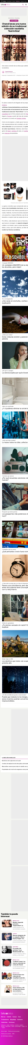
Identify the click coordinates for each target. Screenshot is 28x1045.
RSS (13, 1033)
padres (21, 1025)
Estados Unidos (21, 118)
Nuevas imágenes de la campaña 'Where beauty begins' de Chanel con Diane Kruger (19, 937)
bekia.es (3, 1025)
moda (8, 1025)
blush (9, 131)
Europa (9, 116)
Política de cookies (6, 1033)
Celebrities (4, 1022)
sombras (14, 131)
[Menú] (26, 4)
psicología (18, 1026)
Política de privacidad (13, 1031)
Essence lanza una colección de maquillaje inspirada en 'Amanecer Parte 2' (19, 976)
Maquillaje (17, 18)
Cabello (9, 1016)
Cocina (22, 1)
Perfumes (15, 946)
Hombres (20, 1019)
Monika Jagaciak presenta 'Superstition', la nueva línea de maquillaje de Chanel (19, 924)
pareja (3, 1026)
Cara (19, 1016)
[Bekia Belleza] (5, 5)
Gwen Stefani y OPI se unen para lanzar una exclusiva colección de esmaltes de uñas (19, 989)
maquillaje (5, 114)
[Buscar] (23, 5)
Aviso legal (4, 1031)
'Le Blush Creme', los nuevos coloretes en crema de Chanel (19, 963)
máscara (7, 133)
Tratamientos (5, 1019)
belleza (12, 1025)
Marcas (3, 1016)
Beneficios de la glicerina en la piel (11, 760)
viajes (3, 1027)
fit (26, 1026)
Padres (26, 1)
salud (12, 1026)
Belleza (18, 1)
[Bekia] (3, 1)
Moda (13, 1)
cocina (17, 1025)
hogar (23, 1026)
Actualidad (9, 1)
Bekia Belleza (11, 18)
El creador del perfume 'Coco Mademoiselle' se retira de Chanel (18, 950)
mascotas (8, 1026)
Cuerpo (15, 933)
